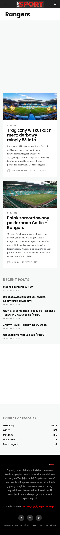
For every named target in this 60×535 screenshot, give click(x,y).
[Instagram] (30, 518)
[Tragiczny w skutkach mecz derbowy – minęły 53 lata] (30, 106)
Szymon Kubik (19, 170)
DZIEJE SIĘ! (12, 125)
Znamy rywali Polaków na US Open (25, 325)
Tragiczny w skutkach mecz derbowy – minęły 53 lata (29, 135)
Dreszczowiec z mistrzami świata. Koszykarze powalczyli (24, 299)
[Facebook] (21, 518)
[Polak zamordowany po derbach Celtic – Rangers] (30, 194)
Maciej (16, 262)
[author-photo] (9, 171)
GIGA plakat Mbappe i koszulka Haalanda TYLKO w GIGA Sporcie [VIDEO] (29, 313)
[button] (5, 4)
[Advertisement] (30, 52)
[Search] (55, 4)
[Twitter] (39, 518)
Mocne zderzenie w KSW (18, 287)
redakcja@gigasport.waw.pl (38, 506)
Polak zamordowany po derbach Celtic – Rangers (28, 222)
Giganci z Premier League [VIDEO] (24, 335)
